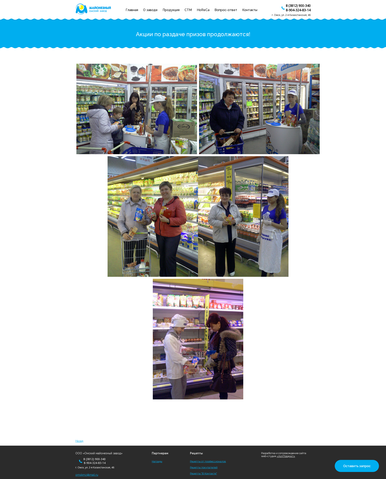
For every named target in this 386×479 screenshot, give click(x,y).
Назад (79, 441)
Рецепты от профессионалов (208, 461)
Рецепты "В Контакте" (203, 473)
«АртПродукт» (286, 456)
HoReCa (203, 10)
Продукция (171, 10)
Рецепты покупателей (204, 467)
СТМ (188, 10)
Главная (132, 10)
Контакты (249, 10)
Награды (157, 461)
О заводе (150, 10)
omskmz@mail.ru (86, 474)
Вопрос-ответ (226, 10)
